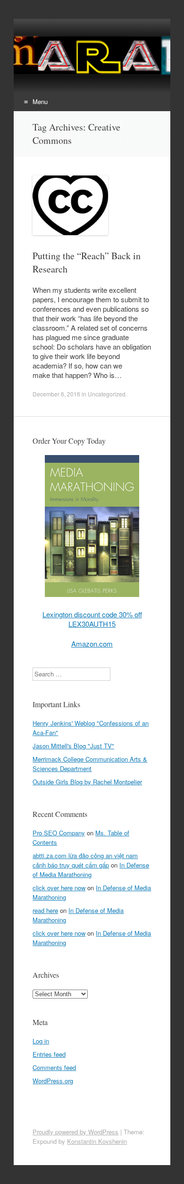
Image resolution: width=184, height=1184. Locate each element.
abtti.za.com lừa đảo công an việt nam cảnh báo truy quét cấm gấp (85, 860)
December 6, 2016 (56, 394)
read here (45, 910)
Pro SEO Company (59, 832)
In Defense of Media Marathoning (91, 869)
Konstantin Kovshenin (97, 1141)
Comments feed (54, 1067)
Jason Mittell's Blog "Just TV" (73, 745)
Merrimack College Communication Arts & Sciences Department (90, 763)
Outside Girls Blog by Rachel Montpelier (87, 781)
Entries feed (49, 1054)
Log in (41, 1040)
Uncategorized (106, 394)
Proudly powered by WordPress (75, 1131)
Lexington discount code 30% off (92, 614)
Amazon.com (92, 644)
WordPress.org (53, 1080)
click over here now (59, 887)
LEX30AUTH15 (92, 624)
